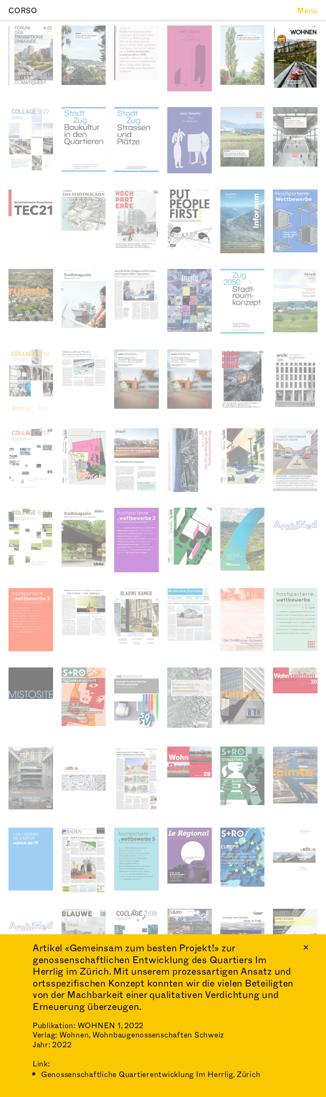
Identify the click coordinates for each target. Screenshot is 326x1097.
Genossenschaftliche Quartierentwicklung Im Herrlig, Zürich (151, 1074)
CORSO (22, 10)
